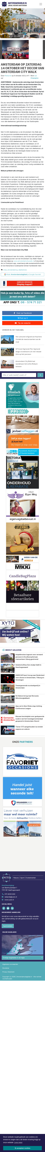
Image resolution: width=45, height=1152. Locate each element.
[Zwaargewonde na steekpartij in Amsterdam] (8, 689)
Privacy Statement (8, 972)
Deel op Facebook (24, 313)
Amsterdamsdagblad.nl (17, 3)
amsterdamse (12, 270)
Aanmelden (7, 926)
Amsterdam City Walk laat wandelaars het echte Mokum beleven (27, 364)
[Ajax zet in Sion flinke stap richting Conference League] (8, 709)
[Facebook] (4, 908)
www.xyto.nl (9, 900)
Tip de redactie (24, 323)
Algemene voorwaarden (10, 964)
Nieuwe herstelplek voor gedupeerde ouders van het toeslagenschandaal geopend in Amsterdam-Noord (30, 718)
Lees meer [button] (18, 1142)
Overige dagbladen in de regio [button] (14, 958)
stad (5, 270)
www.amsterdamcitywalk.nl (24, 261)
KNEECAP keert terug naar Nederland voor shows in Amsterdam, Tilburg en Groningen (30, 677)
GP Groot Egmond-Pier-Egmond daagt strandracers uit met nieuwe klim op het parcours (28, 351)
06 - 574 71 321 (31, 302)
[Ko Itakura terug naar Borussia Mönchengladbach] (8, 699)
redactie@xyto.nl (11, 897)
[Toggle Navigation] (40, 4)
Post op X (24, 318)
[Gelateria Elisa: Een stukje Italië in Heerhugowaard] (8, 668)
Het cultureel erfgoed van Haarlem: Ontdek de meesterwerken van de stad (29, 339)
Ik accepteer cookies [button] (22, 1148)
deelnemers (22, 270)
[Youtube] (8, 908)
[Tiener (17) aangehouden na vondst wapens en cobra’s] (8, 730)
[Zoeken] (40, 375)
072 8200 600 (10, 894)
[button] (1, 49)
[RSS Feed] (12, 908)
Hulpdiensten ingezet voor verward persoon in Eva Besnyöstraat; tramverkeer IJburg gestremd (29, 657)
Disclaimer (5, 968)
